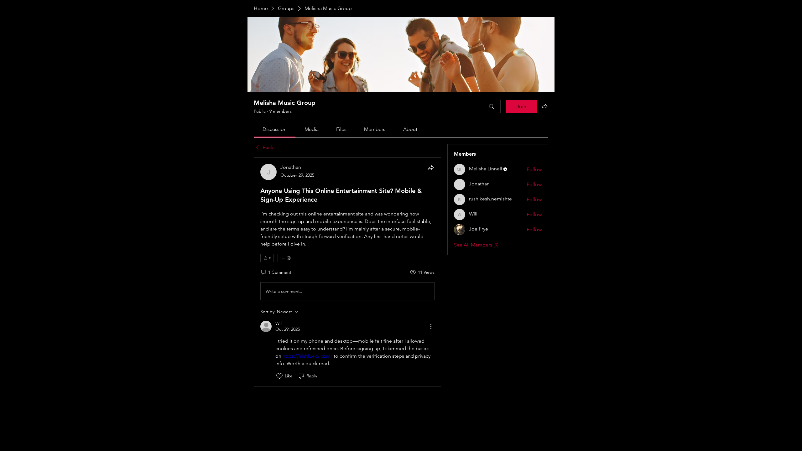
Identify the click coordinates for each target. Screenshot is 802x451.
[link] (275, 129)
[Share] (431, 167)
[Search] (491, 106)
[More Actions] (431, 326)
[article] (347, 271)
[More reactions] (286, 258)
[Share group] (544, 106)
